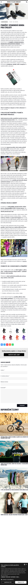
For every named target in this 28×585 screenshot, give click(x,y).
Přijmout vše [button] (21, 582)
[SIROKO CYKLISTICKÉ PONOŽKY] (14, 85)
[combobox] (24, 564)
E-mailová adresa (5, 376)
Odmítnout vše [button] (7, 582)
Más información (4, 575)
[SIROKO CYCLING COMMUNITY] (14, 1)
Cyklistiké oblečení (4, 21)
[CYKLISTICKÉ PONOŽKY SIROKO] (14, 341)
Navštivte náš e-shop (14, 355)
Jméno (3, 370)
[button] (14, 577)
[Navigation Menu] (1, 2)
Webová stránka (4, 381)
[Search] (26, 2)
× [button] (26, 564)
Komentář (3, 387)
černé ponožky (8, 208)
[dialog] (14, 574)
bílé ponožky (11, 206)
